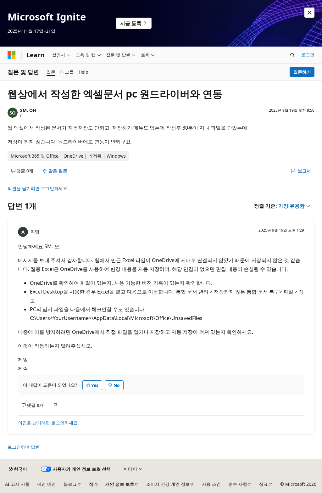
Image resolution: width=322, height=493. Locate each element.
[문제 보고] (55, 405)
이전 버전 (46, 484)
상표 (263, 484)
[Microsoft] (12, 55)
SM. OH (28, 110)
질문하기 (302, 72)
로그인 (307, 55)
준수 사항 (237, 484)
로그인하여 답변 (24, 447)
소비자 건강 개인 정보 (168, 484)
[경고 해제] (309, 13)
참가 (93, 484)
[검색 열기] (292, 55)
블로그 (70, 484)
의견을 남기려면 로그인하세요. (38, 188)
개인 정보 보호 (119, 484)
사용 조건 (211, 484)
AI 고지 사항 (17, 484)
